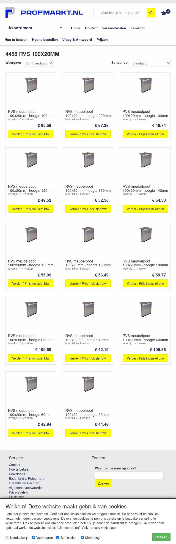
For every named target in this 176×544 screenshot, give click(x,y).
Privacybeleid (18, 492)
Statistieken (69, 537)
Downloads (17, 473)
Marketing (92, 537)
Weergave (13, 62)
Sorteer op (119, 62)
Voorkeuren (44, 537)
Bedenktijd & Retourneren (27, 478)
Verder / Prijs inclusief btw (30, 134)
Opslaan (161, 537)
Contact (14, 464)
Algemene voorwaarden (26, 487)
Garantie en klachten (24, 483)
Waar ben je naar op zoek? (115, 468)
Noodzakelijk (19, 537)
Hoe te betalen (19, 469)
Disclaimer (16, 496)
